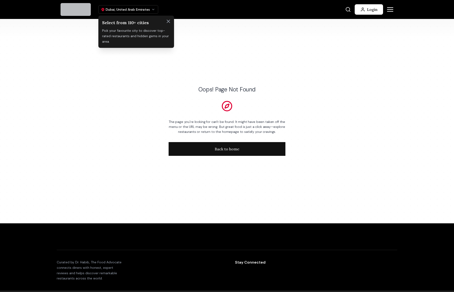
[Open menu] (390, 9)
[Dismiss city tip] (168, 21)
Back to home (227, 149)
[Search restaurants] (348, 9)
